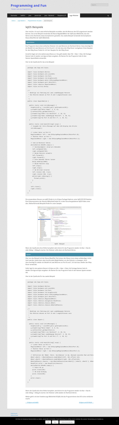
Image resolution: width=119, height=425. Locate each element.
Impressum (14, 413)
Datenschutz (14, 415)
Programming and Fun (28, 5)
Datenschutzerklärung (67, 422)
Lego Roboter (73, 15)
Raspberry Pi (62, 15)
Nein (55, 422)
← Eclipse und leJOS (32, 402)
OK (48, 422)
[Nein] (117, 421)
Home (14, 20)
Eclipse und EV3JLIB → (86, 402)
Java (30, 15)
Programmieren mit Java (35, 20)
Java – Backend (49, 15)
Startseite (14, 15)
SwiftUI (23, 15)
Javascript (38, 15)
